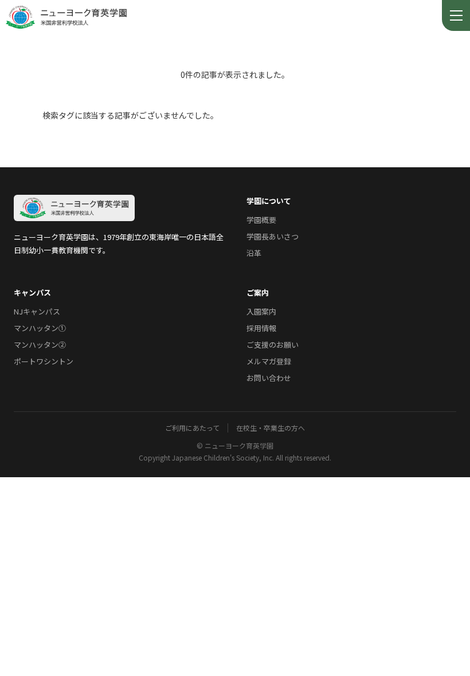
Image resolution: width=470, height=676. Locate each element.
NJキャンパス (37, 311)
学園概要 (261, 219)
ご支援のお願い (272, 344)
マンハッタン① (40, 328)
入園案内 (261, 311)
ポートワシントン (43, 361)
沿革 (253, 252)
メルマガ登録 (268, 361)
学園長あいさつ (272, 236)
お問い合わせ (268, 377)
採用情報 (261, 328)
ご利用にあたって (192, 428)
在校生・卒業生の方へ (270, 428)
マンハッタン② (40, 344)
